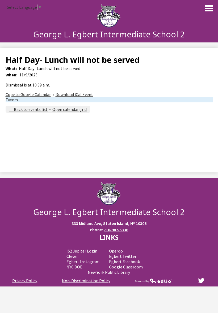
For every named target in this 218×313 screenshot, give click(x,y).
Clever (72, 256)
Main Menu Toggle (209, 8)
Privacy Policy (24, 280)
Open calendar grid (69, 109)
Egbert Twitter (122, 256)
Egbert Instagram (82, 261)
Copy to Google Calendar (28, 94)
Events (12, 99)
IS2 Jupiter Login (81, 251)
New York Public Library (109, 272)
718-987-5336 (116, 229)
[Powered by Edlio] (153, 280)
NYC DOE (74, 266)
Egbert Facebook (124, 261)
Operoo (116, 251)
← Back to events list (28, 109)
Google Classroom (126, 266)
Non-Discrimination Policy (86, 280)
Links (109, 237)
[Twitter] (201, 280)
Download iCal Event (74, 94)
